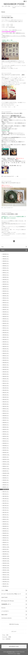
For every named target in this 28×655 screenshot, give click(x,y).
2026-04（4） (6, 263)
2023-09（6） (6, 332)
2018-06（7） (6, 477)
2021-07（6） (6, 392)
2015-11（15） (6, 546)
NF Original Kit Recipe (7, 600)
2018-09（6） (6, 470)
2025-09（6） (6, 277)
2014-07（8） (6, 583)
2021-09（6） (6, 387)
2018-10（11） (6, 468)
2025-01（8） (6, 295)
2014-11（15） (6, 574)
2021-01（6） (6, 406)
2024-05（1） (6, 314)
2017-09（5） (6, 496)
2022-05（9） (6, 369)
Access (3, 607)
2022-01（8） (6, 378)
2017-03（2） (6, 510)
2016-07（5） (6, 528)
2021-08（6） (6, 390)
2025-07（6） (6, 281)
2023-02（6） (6, 348)
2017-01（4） (6, 514)
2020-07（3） (6, 420)
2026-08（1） (6, 254)
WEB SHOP (4, 614)
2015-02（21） (6, 567)
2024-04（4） (6, 316)
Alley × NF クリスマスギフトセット (11, 182)
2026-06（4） (6, 258)
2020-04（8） (6, 427)
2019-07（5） (6, 447)
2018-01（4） (6, 487)
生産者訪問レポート (6, 604)
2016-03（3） (6, 537)
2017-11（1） (6, 491)
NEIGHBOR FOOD (14, 4)
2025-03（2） (6, 291)
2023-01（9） (6, 350)
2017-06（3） (6, 503)
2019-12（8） (6, 436)
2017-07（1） (6, 500)
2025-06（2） (6, 284)
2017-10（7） (6, 493)
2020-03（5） (6, 429)
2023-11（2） (6, 327)
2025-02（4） (6, 293)
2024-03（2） (6, 318)
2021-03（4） (6, 401)
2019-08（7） (6, 445)
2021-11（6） (6, 383)
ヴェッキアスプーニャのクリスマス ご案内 (13, 74)
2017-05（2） (6, 505)
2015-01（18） (6, 570)
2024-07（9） (6, 309)
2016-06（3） (6, 530)
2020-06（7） (6, 422)
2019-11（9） (6, 438)
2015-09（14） (6, 551)
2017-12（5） (6, 489)
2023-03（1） (6, 346)
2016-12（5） (6, 517)
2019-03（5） (6, 457)
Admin (18, 653)
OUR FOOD (4, 597)
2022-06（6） (6, 367)
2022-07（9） (6, 364)
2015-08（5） (6, 553)
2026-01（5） (6, 267)
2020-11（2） (6, 410)
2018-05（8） (6, 480)
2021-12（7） (6, 380)
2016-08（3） (6, 526)
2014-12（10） (6, 572)
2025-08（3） (6, 279)
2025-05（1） (6, 286)
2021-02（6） (6, 404)
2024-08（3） (6, 307)
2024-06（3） (6, 311)
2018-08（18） (6, 473)
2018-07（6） (6, 475)
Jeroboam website (6, 618)
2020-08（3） (6, 417)
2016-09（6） (6, 523)
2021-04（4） (6, 399)
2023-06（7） (6, 339)
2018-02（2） (6, 484)
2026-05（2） (6, 261)
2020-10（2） (6, 413)
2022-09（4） (6, 360)
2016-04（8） (6, 535)
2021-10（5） (6, 385)
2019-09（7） (6, 443)
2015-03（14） (6, 565)
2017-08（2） (6, 498)
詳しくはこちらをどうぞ (7, 207)
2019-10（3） (6, 440)
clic (17, 105)
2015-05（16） (6, 560)
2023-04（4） (6, 344)
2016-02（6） (6, 540)
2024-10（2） (6, 302)
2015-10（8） (6, 549)
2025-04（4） (6, 288)
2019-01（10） (6, 461)
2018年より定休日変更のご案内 (10, 214)
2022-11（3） (6, 355)
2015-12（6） (6, 544)
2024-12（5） (6, 297)
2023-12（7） (6, 325)
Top (2, 246)
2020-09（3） (6, 415)
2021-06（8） (6, 394)
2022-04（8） (6, 371)
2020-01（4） (6, 434)
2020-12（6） (6, 408)
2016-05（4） (6, 533)
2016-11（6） (6, 519)
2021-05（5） (6, 397)
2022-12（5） (6, 353)
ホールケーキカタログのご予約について (11, 593)
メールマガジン (5, 611)
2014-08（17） (6, 581)
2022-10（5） (6, 357)
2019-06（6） (6, 450)
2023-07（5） (6, 337)
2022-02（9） (6, 376)
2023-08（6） (6, 334)
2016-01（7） (6, 542)
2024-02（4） (6, 321)
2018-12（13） (6, 463)
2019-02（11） (6, 459)
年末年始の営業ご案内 (7, 17)
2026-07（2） (6, 256)
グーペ (15, 653)
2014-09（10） (6, 579)
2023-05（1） (6, 341)
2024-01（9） (6, 323)
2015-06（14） (6, 558)
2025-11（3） (6, 272)
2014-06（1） (6, 586)
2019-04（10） (6, 454)
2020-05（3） (6, 424)
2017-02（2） (6, 512)
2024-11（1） (6, 300)
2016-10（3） (6, 521)
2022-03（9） (6, 374)
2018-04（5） (6, 482)
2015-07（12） (6, 556)
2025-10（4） (6, 274)
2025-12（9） (6, 270)
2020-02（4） (6, 431)
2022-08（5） (6, 362)
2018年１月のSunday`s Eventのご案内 (12, 113)
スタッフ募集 (4, 590)
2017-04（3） (6, 507)
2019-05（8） (6, 452)
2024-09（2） (6, 304)
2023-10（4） (6, 330)
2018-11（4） (6, 466)
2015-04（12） (6, 563)
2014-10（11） (6, 576)
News (2, 250)
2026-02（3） (6, 265)
